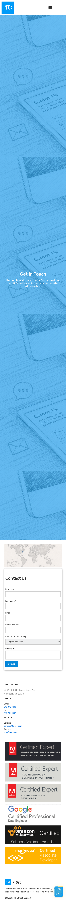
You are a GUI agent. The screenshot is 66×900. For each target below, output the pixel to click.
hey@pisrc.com (11, 732)
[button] (50, 8)
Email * (8, 612)
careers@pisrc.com (13, 725)
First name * (10, 589)
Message (9, 648)
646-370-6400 (10, 706)
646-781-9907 (10, 713)
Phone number (12, 624)
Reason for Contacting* (16, 636)
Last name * (10, 601)
